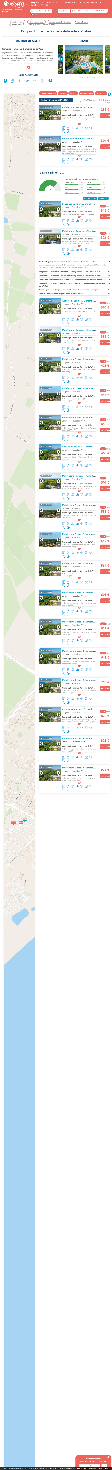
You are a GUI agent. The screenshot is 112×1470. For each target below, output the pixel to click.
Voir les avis (103, 198)
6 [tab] (92, 78)
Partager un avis (90, 198)
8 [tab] (97, 78)
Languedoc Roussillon (71, 110)
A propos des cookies (95, 1468)
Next (50, 80)
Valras (83, 110)
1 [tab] (80, 78)
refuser (41, 1468)
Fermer (106, 1468)
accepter (51, 1468)
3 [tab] (85, 78)
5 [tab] (90, 78)
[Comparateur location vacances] (14, 4)
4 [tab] (87, 78)
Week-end (35, 5)
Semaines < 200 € (71, 2)
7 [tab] (94, 78)
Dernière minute (91, 2)
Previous (5, 80)
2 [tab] (82, 78)
